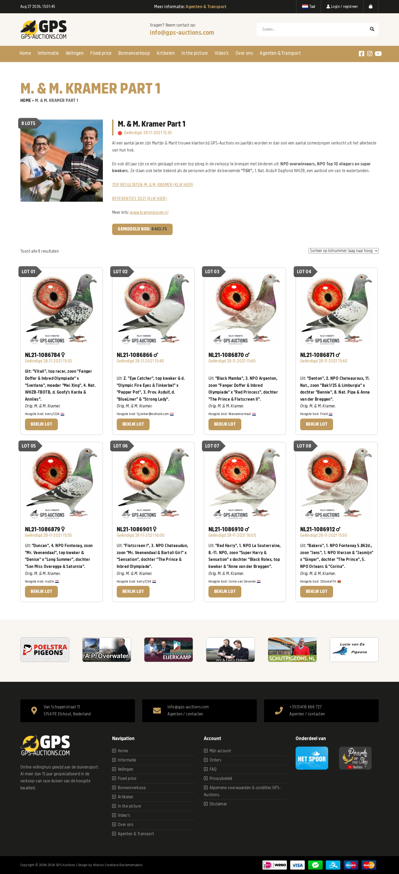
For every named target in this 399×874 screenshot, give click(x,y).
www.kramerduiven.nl (149, 212)
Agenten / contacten (185, 714)
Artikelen (166, 53)
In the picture (195, 53)
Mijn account (220, 751)
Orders (215, 760)
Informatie (48, 53)
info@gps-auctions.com (182, 32)
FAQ (213, 769)
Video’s (222, 53)
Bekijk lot (41, 424)
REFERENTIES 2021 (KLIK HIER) (139, 199)
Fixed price (100, 53)
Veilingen (75, 53)
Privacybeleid (221, 778)
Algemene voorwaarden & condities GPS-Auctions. (242, 791)
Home (25, 53)
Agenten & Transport (280, 53)
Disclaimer (218, 804)
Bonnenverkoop (134, 53)
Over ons (244, 53)
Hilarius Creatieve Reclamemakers (118, 865)
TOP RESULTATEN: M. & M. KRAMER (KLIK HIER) (153, 185)
